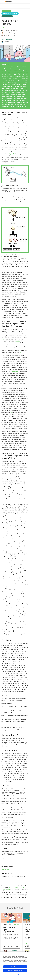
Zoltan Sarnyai (5, 869)
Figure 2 (3, 204)
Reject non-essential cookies (15, 970)
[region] (15, 964)
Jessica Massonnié (6, 862)
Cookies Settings (15, 974)
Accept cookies (15, 966)
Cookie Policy (8, 963)
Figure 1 (11, 154)
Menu (26, 6)
